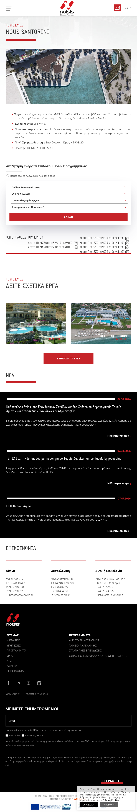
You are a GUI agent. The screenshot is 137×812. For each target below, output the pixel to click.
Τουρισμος (14, 25)
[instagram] (28, 683)
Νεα (9, 661)
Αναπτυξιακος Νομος (84, 640)
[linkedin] (18, 683)
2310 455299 (60, 587)
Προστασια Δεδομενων (37, 694)
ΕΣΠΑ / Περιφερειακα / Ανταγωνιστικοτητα (97, 655)
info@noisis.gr (62, 595)
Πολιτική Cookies (111, 800)
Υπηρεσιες (14, 645)
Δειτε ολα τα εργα (68, 358)
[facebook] (8, 683)
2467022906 (105, 587)
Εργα (10, 655)
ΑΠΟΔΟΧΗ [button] (88, 804)
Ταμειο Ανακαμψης (83, 645)
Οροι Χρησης (12, 694)
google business (39, 683)
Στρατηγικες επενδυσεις (85, 650)
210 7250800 (16, 587)
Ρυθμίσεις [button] (84, 797)
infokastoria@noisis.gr (111, 595)
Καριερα (12, 666)
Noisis (67, 8)
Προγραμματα (16, 650)
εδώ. (8, 765)
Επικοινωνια (15, 671)
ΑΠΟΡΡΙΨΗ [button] (109, 804)
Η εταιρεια (14, 640)
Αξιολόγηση (117, 7)
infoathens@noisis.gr (21, 595)
